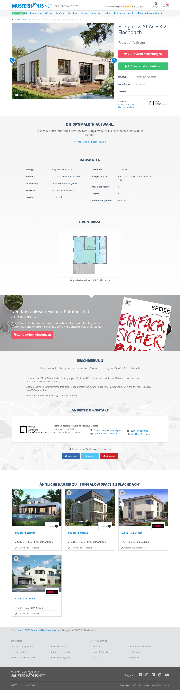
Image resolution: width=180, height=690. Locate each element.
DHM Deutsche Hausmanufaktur (42, 630)
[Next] (114, 60)
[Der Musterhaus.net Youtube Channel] (167, 675)
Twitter (91, 456)
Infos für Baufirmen (141, 646)
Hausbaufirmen (21, 652)
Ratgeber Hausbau (62, 652)
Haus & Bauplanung (23, 646)
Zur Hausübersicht (22, 19)
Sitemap (136, 652)
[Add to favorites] (16, 492)
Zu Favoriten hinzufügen (145, 54)
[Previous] (12, 60)
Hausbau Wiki (60, 646)
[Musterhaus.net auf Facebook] (142, 675)
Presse (96, 657)
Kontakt (136, 657)
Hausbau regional (61, 657)
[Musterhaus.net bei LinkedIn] (155, 675)
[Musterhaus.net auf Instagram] (148, 675)
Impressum (124, 685)
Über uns (97, 646)
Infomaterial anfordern (144, 66)
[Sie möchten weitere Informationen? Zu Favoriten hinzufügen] (63, 61)
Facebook (72, 456)
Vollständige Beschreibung (91, 141)
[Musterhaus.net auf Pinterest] (161, 675)
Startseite (16, 630)
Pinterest (110, 456)
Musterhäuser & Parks (24, 657)
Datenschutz (144, 685)
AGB (134, 685)
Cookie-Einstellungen (160, 685)
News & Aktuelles (101, 652)
